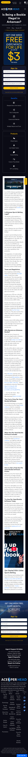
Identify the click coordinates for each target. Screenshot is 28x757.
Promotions (5, 732)
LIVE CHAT (21, 755)
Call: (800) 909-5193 (14, 3)
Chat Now (20, 3)
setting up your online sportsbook (13, 579)
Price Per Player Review (18, 734)
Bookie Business (18, 741)
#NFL (11, 382)
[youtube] (24, 700)
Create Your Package (6, 2)
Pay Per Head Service (18, 697)
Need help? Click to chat (9, 92)
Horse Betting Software (12, 723)
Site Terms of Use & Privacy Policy (18, 748)
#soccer (6, 382)
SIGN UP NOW (14, 88)
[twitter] (24, 710)
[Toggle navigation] (25, 9)
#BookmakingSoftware (10, 388)
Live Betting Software (12, 729)
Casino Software (12, 718)
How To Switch (5, 726)
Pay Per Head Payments (5, 707)
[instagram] (24, 697)
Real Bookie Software (18, 727)
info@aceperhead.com (14, 666)
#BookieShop (15, 377)
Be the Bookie (5, 721)
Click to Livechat (14, 667)
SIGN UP (26, 181)
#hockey (15, 382)
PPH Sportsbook (12, 713)
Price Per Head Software (18, 721)
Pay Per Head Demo (5, 696)
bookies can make (16, 340)
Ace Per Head (15, 310)
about (18, 273)
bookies (19, 207)
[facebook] (24, 707)
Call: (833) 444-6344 (14, 659)
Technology (5, 702)
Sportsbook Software (12, 708)
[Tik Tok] (24, 703)
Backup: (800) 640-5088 (18, 92)
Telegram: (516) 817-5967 (14, 653)
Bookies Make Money (18, 706)
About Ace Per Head (5, 713)
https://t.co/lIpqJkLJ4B (10, 386)
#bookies (10, 374)
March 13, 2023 (17, 396)
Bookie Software (12, 703)
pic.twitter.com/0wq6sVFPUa (12, 390)
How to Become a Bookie (18, 712)
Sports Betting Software (12, 697)
